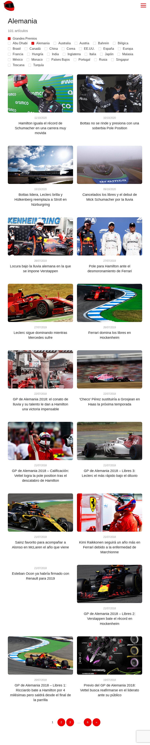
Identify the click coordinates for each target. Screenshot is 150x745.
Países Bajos (60, 59)
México (18, 59)
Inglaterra (74, 54)
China (53, 48)
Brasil (17, 48)
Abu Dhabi (20, 43)
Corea (71, 48)
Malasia (127, 54)
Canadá (35, 48)
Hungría (37, 54)
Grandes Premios (25, 38)
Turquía (38, 65)
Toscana (18, 65)
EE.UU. (89, 48)
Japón (109, 54)
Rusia (103, 59)
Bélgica (123, 43)
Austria (84, 43)
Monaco (37, 59)
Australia (64, 43)
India (55, 54)
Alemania (43, 43)
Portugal (84, 59)
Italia (92, 54)
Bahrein (103, 43)
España (108, 48)
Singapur (122, 59)
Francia (18, 54)
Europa (128, 48)
